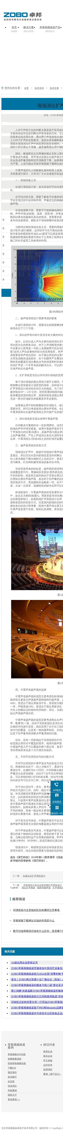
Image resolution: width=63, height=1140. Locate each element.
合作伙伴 (47, 1065)
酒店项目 (12, 1072)
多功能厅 (12, 1077)
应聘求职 (47, 1069)
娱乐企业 (47, 1056)
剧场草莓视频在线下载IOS (17, 1065)
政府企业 (47, 1051)
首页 (14, 29)
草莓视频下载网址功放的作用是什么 (33, 920)
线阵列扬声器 (44, 887)
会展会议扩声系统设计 (34, 876)
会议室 (11, 1081)
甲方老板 (47, 1060)
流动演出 (12, 1086)
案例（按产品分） (52, 1074)
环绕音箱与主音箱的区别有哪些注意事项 (36, 910)
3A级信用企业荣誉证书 (24, 962)
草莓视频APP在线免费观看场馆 (17, 1056)
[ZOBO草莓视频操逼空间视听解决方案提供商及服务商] (22, 19)
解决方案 (28, 29)
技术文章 (54, 88)
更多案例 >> (14, 1099)
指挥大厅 (12, 1095)
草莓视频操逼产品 (50, 29)
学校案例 (12, 1090)
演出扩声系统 (28, 887)
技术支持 (39, 88)
